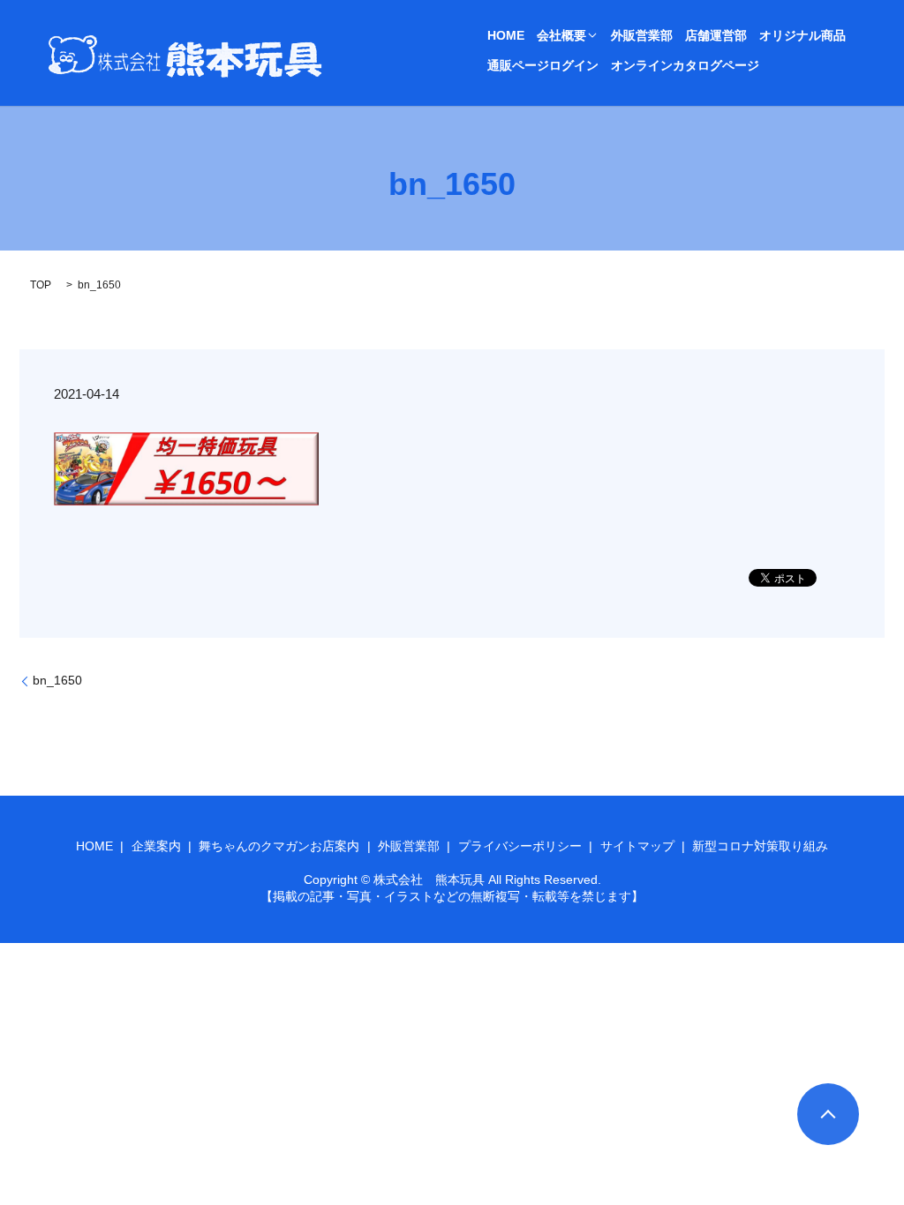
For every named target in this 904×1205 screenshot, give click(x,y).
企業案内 (156, 846)
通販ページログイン (543, 65)
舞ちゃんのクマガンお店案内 (279, 846)
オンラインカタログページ (685, 65)
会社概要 (561, 35)
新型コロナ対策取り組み (760, 846)
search (785, 66)
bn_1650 (57, 680)
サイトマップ (637, 846)
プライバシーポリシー (520, 846)
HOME (505, 35)
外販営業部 (642, 35)
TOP (40, 285)
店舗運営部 (716, 35)
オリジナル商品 (802, 35)
